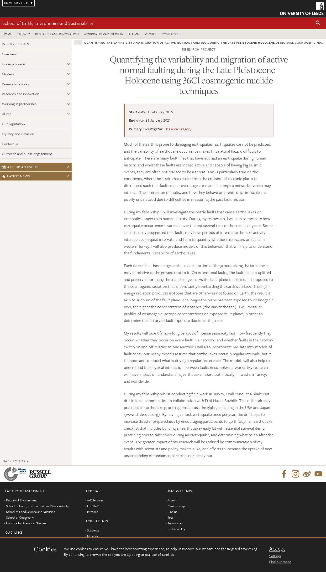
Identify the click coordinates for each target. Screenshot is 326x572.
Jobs (171, 517)
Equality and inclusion (18, 133)
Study (21, 33)
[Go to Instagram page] (295, 474)
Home (7, 33)
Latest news (18, 176)
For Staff (93, 506)
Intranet (92, 511)
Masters (8, 74)
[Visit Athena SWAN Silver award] (16, 474)
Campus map (176, 506)
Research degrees (15, 84)
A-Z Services (95, 500)
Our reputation (13, 123)
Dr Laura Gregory (177, 128)
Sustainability (176, 528)
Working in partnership (104, 33)
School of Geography (20, 517)
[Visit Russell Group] (41, 474)
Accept (277, 548)
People (151, 33)
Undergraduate (13, 64)
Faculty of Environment (21, 500)
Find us (172, 511)
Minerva (92, 536)
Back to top (14, 461)
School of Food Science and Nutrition (30, 511)
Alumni (134, 33)
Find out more (280, 561)
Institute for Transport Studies (26, 523)
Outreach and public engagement (27, 153)
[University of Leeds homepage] (302, 8)
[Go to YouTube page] (318, 474)
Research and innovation (57, 33)
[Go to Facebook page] (284, 474)
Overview (9, 54)
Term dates (175, 523)
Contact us (171, 33)
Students (93, 530)
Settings (275, 555)
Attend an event (22, 167)
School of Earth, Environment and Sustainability (47, 23)
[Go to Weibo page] (307, 474)
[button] (318, 23)
